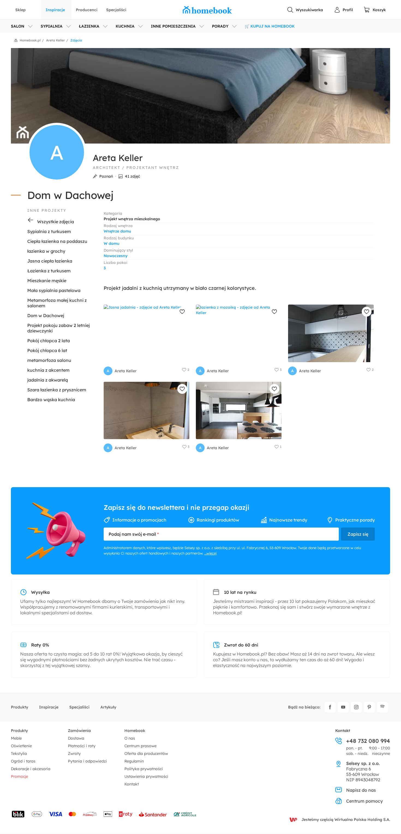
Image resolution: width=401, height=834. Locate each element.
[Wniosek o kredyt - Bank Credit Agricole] (184, 814)
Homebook (134, 730)
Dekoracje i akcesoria (30, 768)
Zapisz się (358, 534)
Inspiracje (55, 9)
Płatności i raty (81, 745)
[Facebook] (330, 707)
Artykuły (108, 707)
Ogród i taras (23, 761)
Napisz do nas (361, 790)
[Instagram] (356, 707)
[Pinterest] (369, 707)
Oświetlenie (21, 745)
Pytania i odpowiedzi (87, 761)
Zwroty (74, 753)
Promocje (19, 776)
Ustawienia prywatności (146, 776)
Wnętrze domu (117, 231)
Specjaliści (116, 9)
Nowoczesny (115, 255)
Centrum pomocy (364, 801)
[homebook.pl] (207, 10)
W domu (111, 243)
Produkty (19, 707)
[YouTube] (343, 707)
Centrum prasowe (140, 745)
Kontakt (131, 784)
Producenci (86, 9)
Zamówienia (79, 730)
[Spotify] (382, 707)
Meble (16, 738)
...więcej (210, 553)
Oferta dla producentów (146, 753)
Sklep (20, 9)
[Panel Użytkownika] (343, 10)
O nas (129, 738)
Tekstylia (19, 753)
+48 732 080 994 (368, 741)
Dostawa (76, 738)
